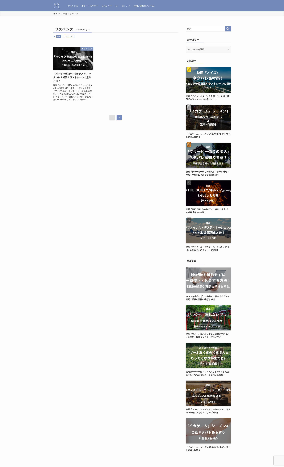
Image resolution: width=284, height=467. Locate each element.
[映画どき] (56, 5)
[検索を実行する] (228, 28)
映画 (58, 36)
